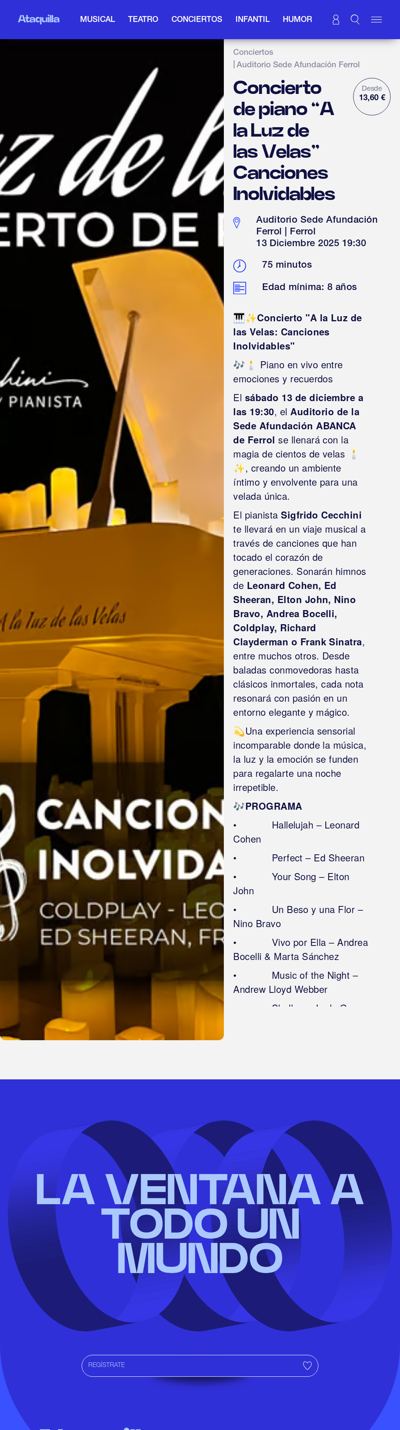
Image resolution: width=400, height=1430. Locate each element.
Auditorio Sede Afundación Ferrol (298, 65)
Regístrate (106, 1366)
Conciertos (253, 53)
